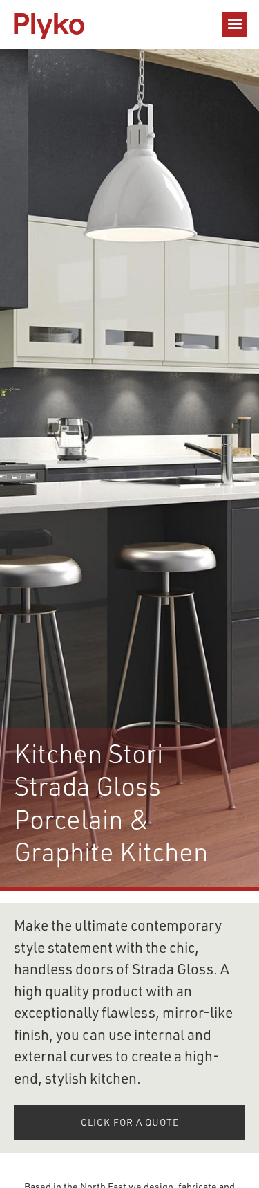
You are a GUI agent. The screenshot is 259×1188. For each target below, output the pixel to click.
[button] (234, 24)
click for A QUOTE (130, 1123)
